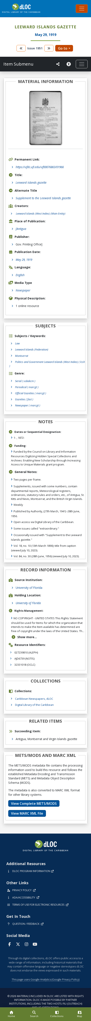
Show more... (27, 637)
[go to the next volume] (49, 48)
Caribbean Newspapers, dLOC (34, 699)
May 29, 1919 (24, 260)
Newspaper (23, 290)
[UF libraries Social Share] (58, 64)
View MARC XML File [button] (27, 813)
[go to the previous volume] (21, 48)
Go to (62, 48)
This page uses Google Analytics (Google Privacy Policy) (45, 979)
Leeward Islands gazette (31, 182)
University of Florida (29, 588)
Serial (25, 381)
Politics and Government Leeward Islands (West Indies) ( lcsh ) (47, 364)
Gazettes (24, 399)
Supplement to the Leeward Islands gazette (43, 198)
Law (17, 343)
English (20, 275)
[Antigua (21, 229)
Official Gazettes (30, 393)
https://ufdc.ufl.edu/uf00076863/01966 (40, 167)
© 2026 (45, 1001)
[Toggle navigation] (82, 8)
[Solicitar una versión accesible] (69, 64)
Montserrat (21, 356)
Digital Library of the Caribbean (34, 705)
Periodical (27, 387)
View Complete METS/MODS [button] (34, 803)
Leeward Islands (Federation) (31, 349)
